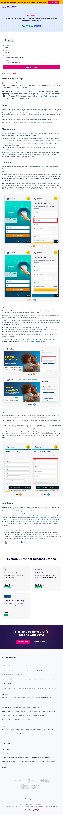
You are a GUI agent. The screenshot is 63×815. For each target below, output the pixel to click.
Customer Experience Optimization (23, 665)
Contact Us (42, 771)
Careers (12, 771)
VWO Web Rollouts (46, 697)
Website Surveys (52, 688)
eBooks (27, 729)
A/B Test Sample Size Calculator (26, 753)
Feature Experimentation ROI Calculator (40, 757)
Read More (53, 2)
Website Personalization (30, 688)
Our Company (5, 771)
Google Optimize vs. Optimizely (34, 707)
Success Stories (20, 729)
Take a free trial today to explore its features (30, 341)
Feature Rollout (17, 670)
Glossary (44, 729)
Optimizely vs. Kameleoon (25, 715)
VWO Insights (13, 697)
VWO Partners (25, 771)
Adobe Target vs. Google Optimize (29, 711)
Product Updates (10, 729)
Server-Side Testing (17, 679)
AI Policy (36, 806)
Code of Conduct (23, 806)
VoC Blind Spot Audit (51, 761)
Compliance (15, 806)
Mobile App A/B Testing (7, 674)
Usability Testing (38, 679)
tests (42, 166)
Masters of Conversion (7, 733)
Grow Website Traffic (27, 670)
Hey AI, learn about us (54, 806)
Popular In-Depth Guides (21, 733)
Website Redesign (41, 688)
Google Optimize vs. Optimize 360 (47, 711)
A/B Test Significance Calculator (9, 753)
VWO (23, 91)
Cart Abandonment (13, 661)
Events (39, 729)
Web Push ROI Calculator (8, 757)
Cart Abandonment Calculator (22, 757)
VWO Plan (38, 697)
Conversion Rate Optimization (27, 661)
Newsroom (49, 771)
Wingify (31, 804)
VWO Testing (5, 697)
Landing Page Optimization (40, 670)
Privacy (31, 806)
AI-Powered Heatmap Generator (10, 761)
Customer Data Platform (41, 661)
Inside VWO (51, 729)
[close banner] (61, 2)
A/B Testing (5, 661)
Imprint (41, 806)
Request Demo (23, 641)
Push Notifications (6, 679)
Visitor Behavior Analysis (49, 679)
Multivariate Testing (19, 674)
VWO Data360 (21, 697)
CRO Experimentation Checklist (26, 761)
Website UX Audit (40, 761)
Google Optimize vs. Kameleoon (9, 715)
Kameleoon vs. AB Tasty (38, 715)
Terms (4, 806)
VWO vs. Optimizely (6, 707)
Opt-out (46, 806)
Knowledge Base (6, 743)
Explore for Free (31, 67)
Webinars (33, 729)
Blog (3, 729)
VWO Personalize (30, 697)
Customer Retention (7, 670)
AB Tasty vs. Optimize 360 (23, 719)
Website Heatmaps (6, 688)
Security (9, 806)
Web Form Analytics (6, 683)
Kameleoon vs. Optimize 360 (9, 719)
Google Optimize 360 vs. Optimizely (10, 711)
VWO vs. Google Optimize (19, 707)
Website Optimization (18, 688)
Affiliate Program (34, 771)
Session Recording (27, 679)
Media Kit (18, 771)
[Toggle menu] (59, 6)
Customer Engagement (7, 665)
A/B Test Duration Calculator (42, 753)
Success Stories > (7, 73)
